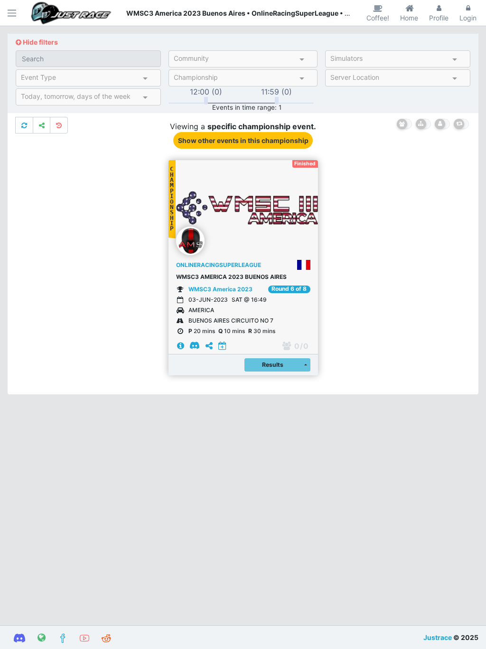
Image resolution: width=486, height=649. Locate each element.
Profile (439, 18)
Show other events (243, 140)
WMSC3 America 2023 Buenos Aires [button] (231, 276)
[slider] (206, 101)
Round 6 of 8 (289, 289)
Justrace (437, 637)
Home (409, 18)
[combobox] (234, 60)
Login (468, 18)
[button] (172, 207)
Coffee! (377, 18)
